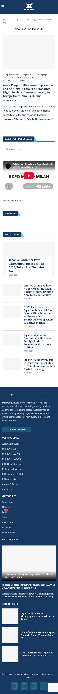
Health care (7, 522)
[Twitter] (24, 686)
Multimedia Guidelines (12, 469)
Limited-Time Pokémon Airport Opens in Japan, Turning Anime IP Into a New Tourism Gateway (38, 290)
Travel (5, 517)
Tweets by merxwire (13, 200)
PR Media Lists (9, 479)
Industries (6, 527)
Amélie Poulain (11, 101)
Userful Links (10, 438)
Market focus (8, 533)
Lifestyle (6, 507)
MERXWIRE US (9, 449)
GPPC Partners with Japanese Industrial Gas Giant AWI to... (37, 654)
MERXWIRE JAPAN (11, 454)
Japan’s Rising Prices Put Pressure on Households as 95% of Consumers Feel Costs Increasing (39, 365)
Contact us (7, 489)
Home (5, 19)
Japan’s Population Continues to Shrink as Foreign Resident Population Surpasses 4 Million (37, 341)
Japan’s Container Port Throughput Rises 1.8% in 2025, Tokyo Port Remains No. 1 (28, 586)
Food (4, 512)
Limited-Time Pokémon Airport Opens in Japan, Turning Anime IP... (38, 635)
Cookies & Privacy (10, 484)
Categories (9, 496)
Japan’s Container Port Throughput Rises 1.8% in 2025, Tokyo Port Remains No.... (26, 265)
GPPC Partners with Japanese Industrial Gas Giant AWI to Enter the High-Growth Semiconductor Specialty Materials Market (38, 315)
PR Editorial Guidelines (12, 464)
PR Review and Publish (12, 474)
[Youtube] (33, 686)
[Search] (55, 7)
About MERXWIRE (10, 444)
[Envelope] (43, 686)
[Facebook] (14, 686)
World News (7, 502)
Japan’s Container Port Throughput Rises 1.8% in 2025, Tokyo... (37, 616)
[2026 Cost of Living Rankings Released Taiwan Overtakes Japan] (29, 563)
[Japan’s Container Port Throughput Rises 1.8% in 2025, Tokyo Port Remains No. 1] (10, 616)
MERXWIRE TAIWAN (11, 459)
